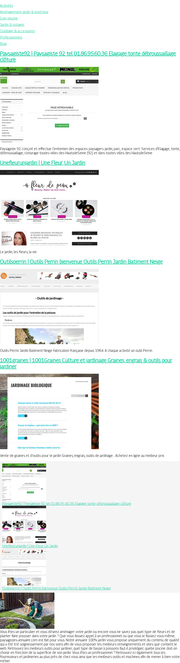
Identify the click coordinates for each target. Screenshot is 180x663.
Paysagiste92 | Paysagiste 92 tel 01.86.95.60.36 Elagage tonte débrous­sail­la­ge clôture (66, 504)
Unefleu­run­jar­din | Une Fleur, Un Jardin (42, 162)
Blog (3, 44)
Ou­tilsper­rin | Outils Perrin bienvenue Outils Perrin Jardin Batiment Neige (81, 261)
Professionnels (11, 37)
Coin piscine (9, 18)
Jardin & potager (12, 25)
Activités (6, 6)
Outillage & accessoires (17, 31)
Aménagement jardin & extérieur (24, 12)
